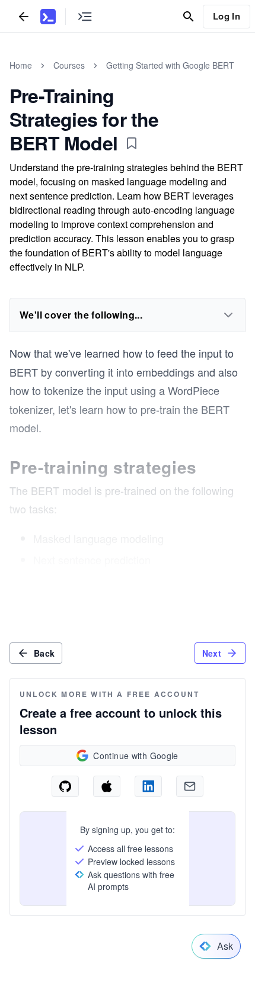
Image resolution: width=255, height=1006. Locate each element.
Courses (69, 65)
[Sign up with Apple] (106, 786)
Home (20, 65)
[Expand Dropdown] (228, 315)
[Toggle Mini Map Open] (85, 16)
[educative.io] (48, 16)
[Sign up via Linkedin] (148, 786)
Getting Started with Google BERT (170, 65)
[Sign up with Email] (189, 786)
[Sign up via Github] (65, 786)
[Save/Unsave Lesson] (131, 143)
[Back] (23, 16)
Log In (226, 16)
